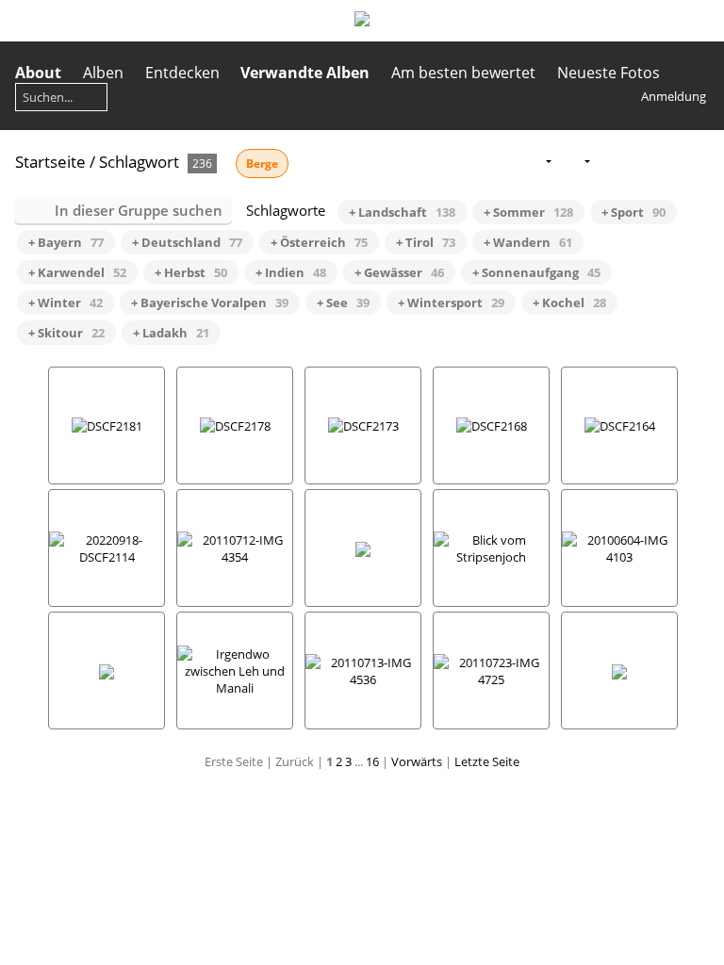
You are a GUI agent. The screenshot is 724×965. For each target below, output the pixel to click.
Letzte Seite (486, 761)
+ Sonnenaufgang (536, 272)
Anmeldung (673, 96)
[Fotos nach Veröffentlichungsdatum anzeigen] (638, 160)
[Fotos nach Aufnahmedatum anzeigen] (668, 160)
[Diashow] (609, 160)
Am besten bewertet (463, 72)
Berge (262, 163)
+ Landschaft (402, 212)
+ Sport (633, 212)
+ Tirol (425, 242)
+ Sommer (528, 212)
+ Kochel (569, 302)
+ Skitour (66, 332)
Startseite (50, 161)
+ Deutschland (187, 242)
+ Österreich (319, 242)
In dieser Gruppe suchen (138, 210)
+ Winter (65, 302)
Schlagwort (139, 161)
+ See (343, 302)
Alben (103, 72)
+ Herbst (191, 272)
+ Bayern (66, 242)
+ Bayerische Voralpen (209, 302)
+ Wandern (528, 242)
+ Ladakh (171, 332)
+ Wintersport (451, 302)
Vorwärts (416, 761)
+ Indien (290, 272)
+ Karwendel (77, 272)
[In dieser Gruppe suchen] (500, 160)
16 (372, 761)
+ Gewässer (399, 272)
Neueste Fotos (608, 72)
